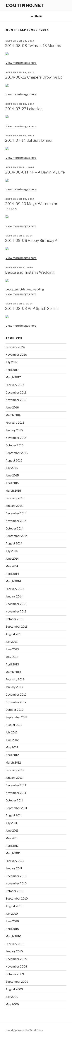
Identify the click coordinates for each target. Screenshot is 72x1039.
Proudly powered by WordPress (24, 1030)
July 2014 (12, 551)
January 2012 (14, 777)
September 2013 (17, 626)
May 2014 (12, 566)
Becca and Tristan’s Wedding (30, 272)
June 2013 (12, 649)
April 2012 (12, 755)
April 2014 (12, 573)
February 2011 (15, 861)
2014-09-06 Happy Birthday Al (31, 240)
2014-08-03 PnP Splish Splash (32, 308)
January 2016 (14, 430)
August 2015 (14, 460)
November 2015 (16, 438)
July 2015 (12, 468)
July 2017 (12, 362)
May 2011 (12, 838)
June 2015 (12, 475)
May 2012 (12, 747)
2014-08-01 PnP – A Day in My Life (35, 172)
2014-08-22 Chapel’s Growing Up (34, 77)
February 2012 (15, 770)
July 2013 (12, 641)
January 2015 (14, 505)
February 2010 (15, 944)
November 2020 (16, 354)
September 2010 (17, 898)
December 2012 (16, 694)
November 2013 (16, 611)
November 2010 (16, 883)
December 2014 (16, 513)
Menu (38, 16)
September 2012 (17, 717)
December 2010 (16, 876)
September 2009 (17, 981)
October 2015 (14, 445)
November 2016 (16, 400)
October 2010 (14, 891)
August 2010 (14, 906)
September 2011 (16, 808)
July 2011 (11, 823)
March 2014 (13, 581)
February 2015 (15, 498)
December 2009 (16, 959)
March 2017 (13, 377)
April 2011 (12, 845)
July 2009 (12, 997)
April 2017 (12, 370)
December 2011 (16, 785)
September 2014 (17, 536)
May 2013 (12, 657)
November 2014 (16, 521)
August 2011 (14, 815)
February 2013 (15, 679)
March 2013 (13, 672)
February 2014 (15, 589)
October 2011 (14, 800)
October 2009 (15, 974)
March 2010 (13, 936)
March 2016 (13, 415)
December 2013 (16, 604)
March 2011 (13, 853)
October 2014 (14, 528)
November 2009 (16, 966)
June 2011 (12, 830)
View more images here (21, 62)
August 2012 (14, 725)
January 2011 (14, 868)
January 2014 (14, 596)
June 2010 (12, 921)
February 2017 (15, 385)
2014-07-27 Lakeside (24, 109)
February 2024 (15, 347)
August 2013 (14, 634)
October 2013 (14, 619)
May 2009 (12, 1004)
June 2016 (12, 407)
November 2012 (16, 702)
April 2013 (12, 664)
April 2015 (12, 483)
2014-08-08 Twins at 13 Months (33, 45)
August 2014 (14, 543)
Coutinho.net (25, 5)
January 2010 (14, 951)
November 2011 (16, 793)
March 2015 (13, 490)
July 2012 (12, 732)
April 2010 (12, 929)
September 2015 (17, 453)
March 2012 (13, 762)
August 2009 (14, 989)
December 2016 (16, 392)
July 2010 (12, 913)
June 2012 (12, 740)
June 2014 (12, 558)
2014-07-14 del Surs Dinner (29, 140)
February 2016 (15, 422)
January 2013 (14, 687)
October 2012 (14, 709)
